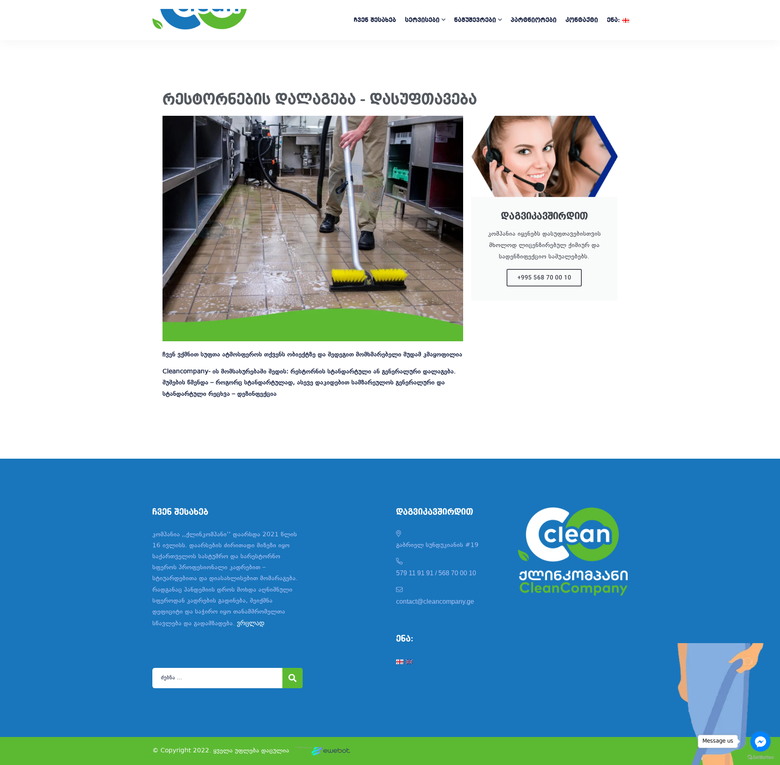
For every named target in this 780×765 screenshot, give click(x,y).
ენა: (614, 20)
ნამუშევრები (475, 20)
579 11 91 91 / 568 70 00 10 (436, 573)
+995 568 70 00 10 (544, 277)
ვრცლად (250, 623)
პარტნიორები (534, 20)
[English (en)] (409, 661)
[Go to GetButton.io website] (761, 756)
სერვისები (422, 20)
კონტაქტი (582, 20)
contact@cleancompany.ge (435, 601)
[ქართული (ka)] (399, 661)
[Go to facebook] (760, 741)
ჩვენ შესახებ (375, 20)
